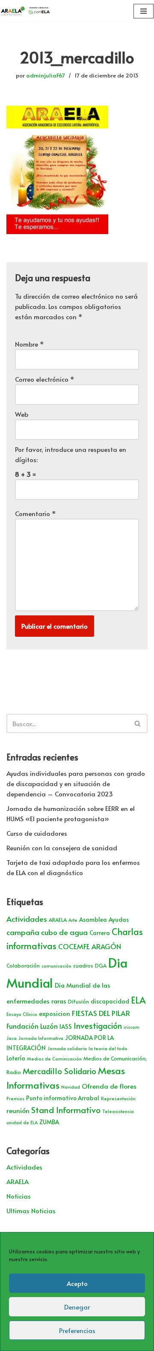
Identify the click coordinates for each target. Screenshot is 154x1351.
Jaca (11, 1038)
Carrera (99, 933)
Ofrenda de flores (109, 1085)
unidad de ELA (22, 1122)
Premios (15, 1098)
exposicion (54, 1013)
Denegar (77, 1306)
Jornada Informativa (40, 1038)
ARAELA (58, 919)
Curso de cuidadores (36, 832)
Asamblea (93, 919)
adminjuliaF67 (45, 75)
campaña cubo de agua (47, 932)
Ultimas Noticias (31, 1210)
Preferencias (77, 1330)
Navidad (70, 1087)
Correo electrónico (44, 378)
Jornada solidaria (67, 1048)
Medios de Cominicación (54, 1058)
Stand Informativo (66, 1109)
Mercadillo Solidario (59, 1070)
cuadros (83, 965)
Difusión (78, 1001)
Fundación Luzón (32, 1026)
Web (21, 414)
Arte (72, 920)
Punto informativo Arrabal (62, 1098)
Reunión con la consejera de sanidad (61, 847)
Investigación (98, 1025)
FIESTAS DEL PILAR (101, 1013)
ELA (138, 1000)
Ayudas (119, 919)
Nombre (29, 343)
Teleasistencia (118, 1111)
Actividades (26, 919)
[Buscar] (138, 723)
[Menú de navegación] (143, 11)
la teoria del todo (108, 1048)
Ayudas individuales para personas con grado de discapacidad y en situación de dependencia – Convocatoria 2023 (75, 783)
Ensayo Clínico (21, 1014)
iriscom (131, 1027)
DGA (101, 965)
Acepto (77, 1283)
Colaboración (23, 965)
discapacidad (110, 1001)
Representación (118, 1098)
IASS (65, 1026)
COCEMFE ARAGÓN (89, 946)
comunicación (56, 965)
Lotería (15, 1058)
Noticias (18, 1195)
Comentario (35, 513)
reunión (18, 1110)
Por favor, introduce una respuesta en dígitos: (70, 454)
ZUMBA (49, 1122)
